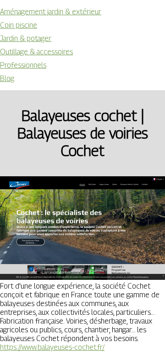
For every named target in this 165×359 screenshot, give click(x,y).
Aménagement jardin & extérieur (50, 11)
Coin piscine (18, 25)
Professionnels (23, 65)
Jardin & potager (25, 38)
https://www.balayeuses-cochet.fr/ (52, 347)
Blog (7, 78)
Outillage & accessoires (36, 51)
